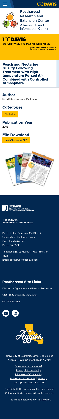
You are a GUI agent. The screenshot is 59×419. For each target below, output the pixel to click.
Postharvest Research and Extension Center (34, 16)
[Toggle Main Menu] (4, 4)
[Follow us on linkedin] (15, 313)
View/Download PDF (16, 139)
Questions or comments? (28, 366)
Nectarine (10, 114)
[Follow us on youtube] (5, 313)
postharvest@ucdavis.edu (24, 260)
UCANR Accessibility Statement (19, 295)
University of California (22, 378)
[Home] (10, 19)
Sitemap (42, 378)
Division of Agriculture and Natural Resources (27, 288)
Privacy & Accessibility (28, 370)
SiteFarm (45, 399)
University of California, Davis (22, 356)
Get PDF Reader (11, 301)
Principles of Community (28, 374)
